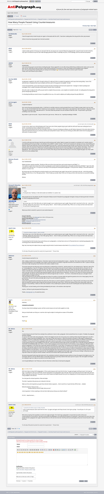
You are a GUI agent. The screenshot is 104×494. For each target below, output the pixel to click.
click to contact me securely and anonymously (36, 219)
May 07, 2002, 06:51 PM (26, 63)
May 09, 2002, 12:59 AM (26, 102)
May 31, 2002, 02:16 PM (26, 185)
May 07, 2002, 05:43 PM (26, 33)
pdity (10, 140)
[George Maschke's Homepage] (9, 209)
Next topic (93, 25)
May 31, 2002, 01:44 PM (26, 159)
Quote (93, 43)
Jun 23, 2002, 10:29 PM (26, 300)
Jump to (76, 434)
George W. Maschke (14, 185)
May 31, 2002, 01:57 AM (26, 140)
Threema (24, 222)
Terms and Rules (90, 492)
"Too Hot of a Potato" (35, 223)
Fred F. (11, 300)
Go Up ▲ (96, 492)
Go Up (9, 428)
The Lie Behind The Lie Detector (76, 245)
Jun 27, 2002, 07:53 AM (27, 368)
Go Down (10, 29)
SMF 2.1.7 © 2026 (9, 492)
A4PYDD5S (28, 222)
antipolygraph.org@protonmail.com (32, 221)
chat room (37, 217)
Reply (90, 29)
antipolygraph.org (30, 292)
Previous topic (86, 25)
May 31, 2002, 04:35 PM (26, 228)
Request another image (30, 469)
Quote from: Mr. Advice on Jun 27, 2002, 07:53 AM (34, 407)
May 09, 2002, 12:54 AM (26, 79)
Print (94, 29)
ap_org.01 (36, 218)
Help (85, 492)
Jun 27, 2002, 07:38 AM (27, 328)
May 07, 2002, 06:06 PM (26, 48)
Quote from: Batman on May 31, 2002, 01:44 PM (34, 232)
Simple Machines (16, 492)
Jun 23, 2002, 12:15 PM (26, 255)
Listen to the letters (20, 469)
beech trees (12, 228)
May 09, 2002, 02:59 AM (26, 123)
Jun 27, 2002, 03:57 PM (26, 404)
